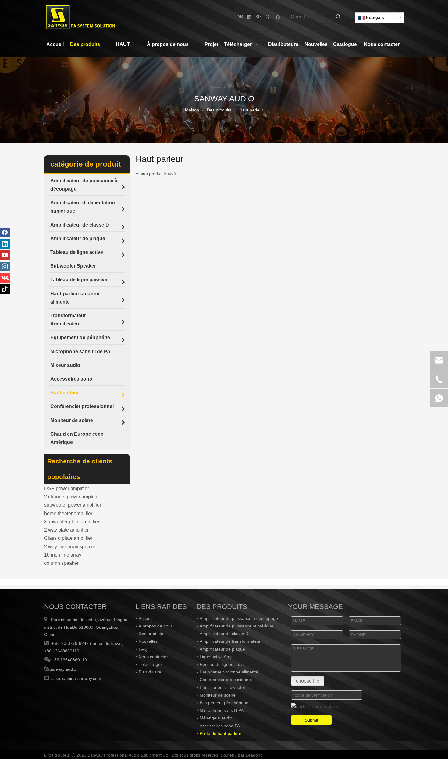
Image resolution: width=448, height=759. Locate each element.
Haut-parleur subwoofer (222, 687)
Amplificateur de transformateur (230, 641)
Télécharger (150, 664)
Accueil (145, 618)
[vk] (240, 16)
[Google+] (259, 16)
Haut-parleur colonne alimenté (229, 671)
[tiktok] (5, 289)
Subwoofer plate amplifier (71, 521)
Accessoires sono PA (220, 725)
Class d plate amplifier (68, 538)
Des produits (151, 633)
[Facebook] (278, 16)
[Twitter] (268, 16)
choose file (307, 680)
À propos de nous (156, 626)
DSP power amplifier (66, 488)
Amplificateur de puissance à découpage (239, 618)
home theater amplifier (68, 513)
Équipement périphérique (224, 702)
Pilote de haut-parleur (220, 733)
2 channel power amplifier (72, 496)
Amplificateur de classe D (224, 633)
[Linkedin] (249, 16)
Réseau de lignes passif (223, 664)
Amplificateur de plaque (222, 649)
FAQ (143, 649)
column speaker (61, 563)
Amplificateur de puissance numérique (236, 626)
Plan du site (150, 671)
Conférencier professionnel (226, 679)
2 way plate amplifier (66, 529)
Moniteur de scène (218, 695)
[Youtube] (5, 255)
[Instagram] (5, 266)
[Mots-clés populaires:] (338, 16)
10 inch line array (62, 554)
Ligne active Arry (216, 656)
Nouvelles (148, 641)
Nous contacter (153, 656)
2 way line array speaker (70, 546)
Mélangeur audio (216, 717)
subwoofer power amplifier (72, 505)
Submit (311, 720)
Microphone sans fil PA (222, 710)
